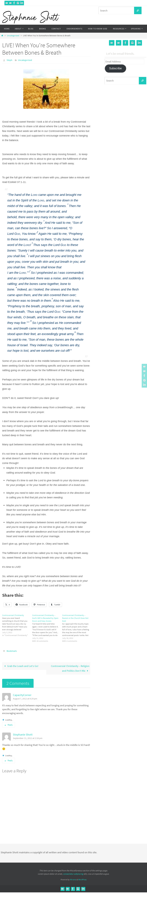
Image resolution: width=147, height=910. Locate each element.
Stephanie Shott (23, 733)
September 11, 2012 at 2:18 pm (27, 736)
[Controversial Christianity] (17, 624)
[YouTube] (6, 3)
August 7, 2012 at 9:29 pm (25, 697)
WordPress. (82, 878)
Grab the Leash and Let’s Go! (22, 664)
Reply (10, 723)
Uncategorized (13, 35)
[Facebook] (14, 3)
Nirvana (73, 878)
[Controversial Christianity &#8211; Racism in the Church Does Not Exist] (77, 627)
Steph (9, 59)
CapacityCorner (22, 693)
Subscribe (115, 68)
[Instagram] (18, 3)
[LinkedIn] (21, 3)
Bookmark (12, 649)
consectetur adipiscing (73, 872)
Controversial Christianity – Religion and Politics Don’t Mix (70, 667)
